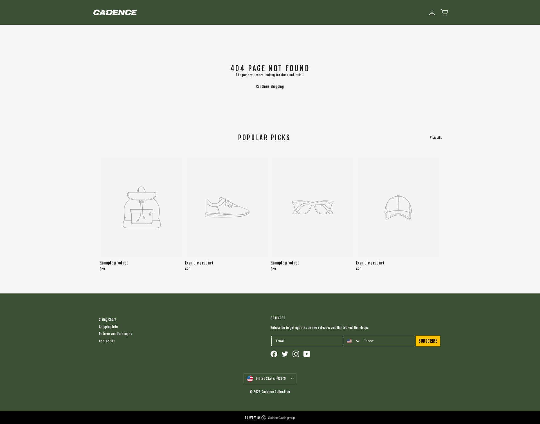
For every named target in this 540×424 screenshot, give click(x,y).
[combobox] (352, 341)
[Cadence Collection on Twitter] (285, 354)
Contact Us (107, 341)
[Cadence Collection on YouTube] (306, 354)
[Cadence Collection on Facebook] (274, 354)
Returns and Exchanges (115, 334)
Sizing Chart (108, 320)
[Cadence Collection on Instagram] (295, 354)
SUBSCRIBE (427, 341)
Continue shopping (270, 86)
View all (436, 137)
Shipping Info (108, 327)
